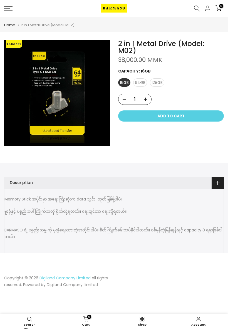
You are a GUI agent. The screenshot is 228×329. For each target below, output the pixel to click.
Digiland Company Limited (72, 284)
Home (9, 25)
